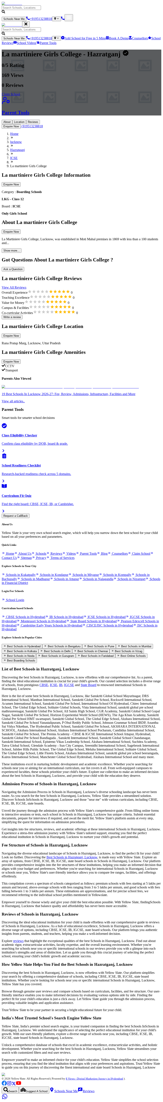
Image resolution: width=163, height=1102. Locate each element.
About (7, 122)
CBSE (43, 685)
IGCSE (69, 685)
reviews (18, 941)
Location (19, 122)
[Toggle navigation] (69, 17)
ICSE (53, 685)
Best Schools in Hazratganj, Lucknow (71, 857)
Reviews (33, 122)
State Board (88, 685)
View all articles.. (13, 401)
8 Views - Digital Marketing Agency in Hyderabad (94, 1078)
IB (60, 685)
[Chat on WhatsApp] (5, 1098)
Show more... (11, 250)
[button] (81, 10)
